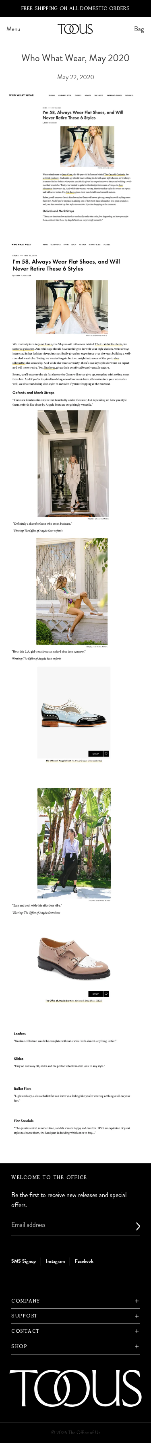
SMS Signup (23, 1261)
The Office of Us (84, 1432)
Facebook (84, 1261)
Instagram (55, 1261)
